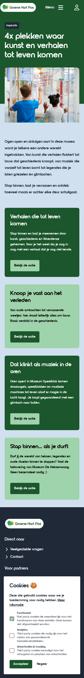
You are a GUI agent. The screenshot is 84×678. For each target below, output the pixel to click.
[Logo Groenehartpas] (18, 7)
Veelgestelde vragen (26, 549)
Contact (16, 557)
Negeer (42, 664)
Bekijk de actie (24, 265)
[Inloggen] (76, 7)
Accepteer (20, 664)
